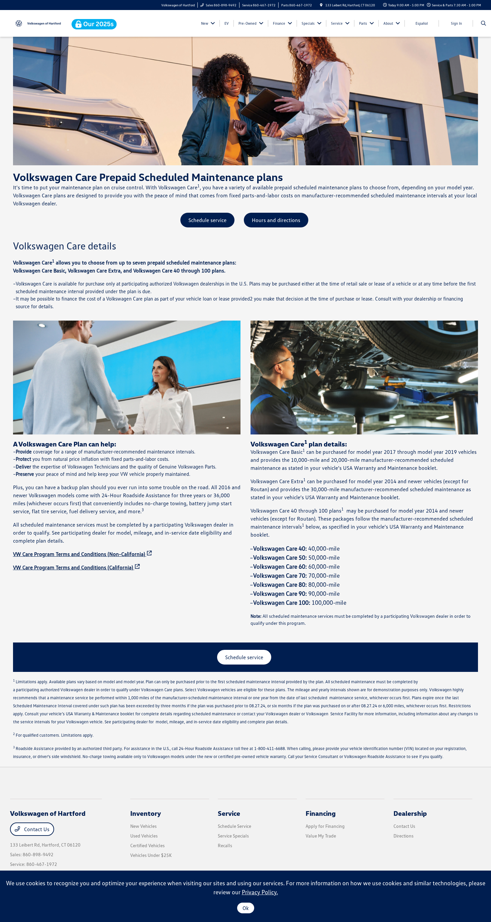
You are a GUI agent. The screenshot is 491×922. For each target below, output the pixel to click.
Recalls (225, 845)
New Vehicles (143, 826)
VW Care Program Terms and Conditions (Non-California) (79, 554)
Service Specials (233, 836)
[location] (321, 5)
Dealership (410, 813)
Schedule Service (234, 826)
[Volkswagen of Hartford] (40, 22)
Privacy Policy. (260, 892)
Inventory (145, 813)
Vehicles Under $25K (151, 855)
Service (229, 813)
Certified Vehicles (147, 845)
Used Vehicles (144, 836)
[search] (483, 23)
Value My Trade (321, 836)
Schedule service (207, 220)
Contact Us (36, 829)
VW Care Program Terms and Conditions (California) (73, 567)
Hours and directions (276, 220)
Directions (403, 836)
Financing (321, 813)
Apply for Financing (325, 826)
